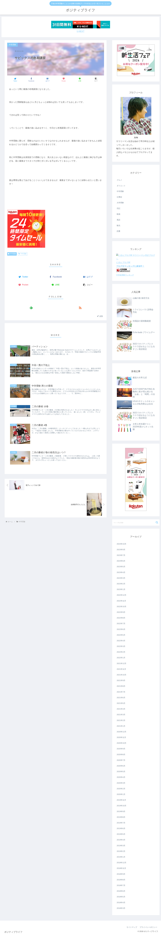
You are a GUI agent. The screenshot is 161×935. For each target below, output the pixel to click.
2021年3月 (121, 715)
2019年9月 (121, 811)
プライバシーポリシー (148, 927)
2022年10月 (121, 606)
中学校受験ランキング (125, 275)
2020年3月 (121, 783)
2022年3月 (121, 646)
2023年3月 (121, 578)
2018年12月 (121, 863)
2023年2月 (121, 584)
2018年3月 (121, 908)
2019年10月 (121, 806)
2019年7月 (121, 823)
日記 (118, 208)
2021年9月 (121, 680)
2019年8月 (121, 817)
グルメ (119, 180)
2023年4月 (121, 572)
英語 (118, 220)
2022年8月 (121, 618)
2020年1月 (121, 794)
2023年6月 (121, 561)
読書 (118, 231)
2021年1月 (121, 726)
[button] (96, 79)
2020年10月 (121, 743)
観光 (118, 225)
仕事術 (119, 197)
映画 (118, 214)
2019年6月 (121, 828)
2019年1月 (121, 857)
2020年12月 (121, 732)
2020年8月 (121, 754)
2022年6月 (121, 629)
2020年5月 (121, 771)
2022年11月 (121, 601)
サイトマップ (132, 927)
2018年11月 (121, 868)
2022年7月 (121, 623)
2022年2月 (121, 652)
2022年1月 (121, 658)
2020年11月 (121, 737)
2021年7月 (121, 692)
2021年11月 (121, 669)
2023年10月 (121, 544)
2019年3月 (121, 846)
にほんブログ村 (123, 262)
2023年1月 (121, 589)
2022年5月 (121, 635)
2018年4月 (121, 902)
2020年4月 (121, 777)
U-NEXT (80, 31)
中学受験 (13, 254)
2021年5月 (121, 703)
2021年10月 (121, 675)
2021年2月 (121, 720)
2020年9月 (121, 749)
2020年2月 (121, 789)
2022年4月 (121, 641)
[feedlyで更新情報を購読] (31, 307)
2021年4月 (121, 709)
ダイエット (121, 186)
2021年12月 (121, 663)
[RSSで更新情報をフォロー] (80, 307)
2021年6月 (121, 698)
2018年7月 (121, 885)
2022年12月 (121, 595)
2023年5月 (121, 567)
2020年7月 (121, 760)
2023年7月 (121, 555)
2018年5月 (121, 897)
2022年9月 (121, 612)
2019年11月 (121, 800)
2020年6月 (121, 766)
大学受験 (120, 203)
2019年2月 (121, 851)
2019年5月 (121, 834)
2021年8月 (121, 686)
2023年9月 (121, 550)
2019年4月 (121, 840)
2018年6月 (121, 891)
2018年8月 (121, 880)
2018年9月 (121, 874)
